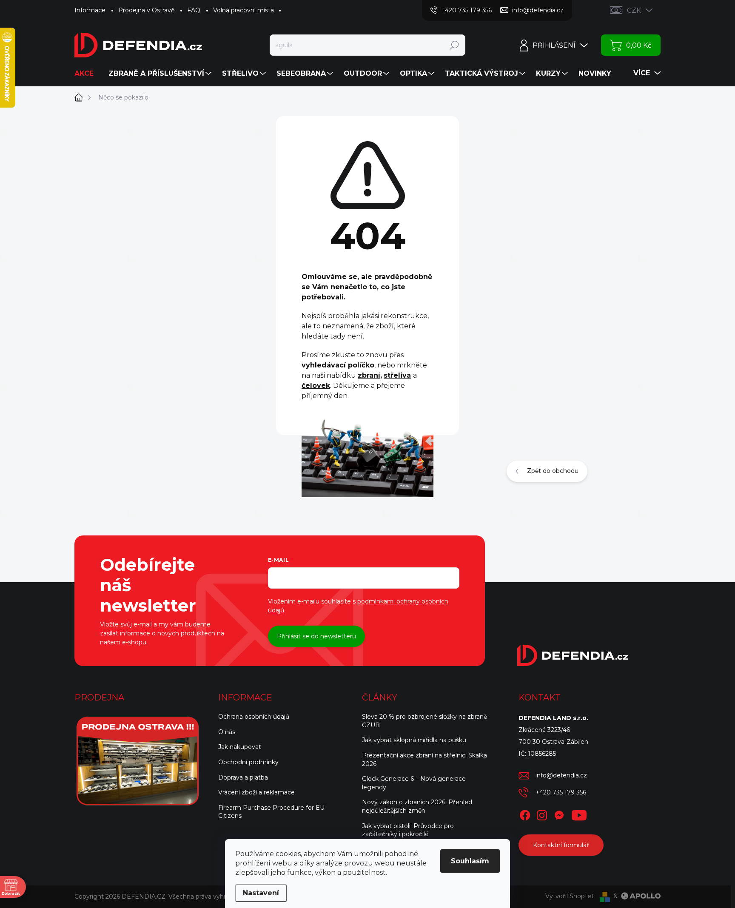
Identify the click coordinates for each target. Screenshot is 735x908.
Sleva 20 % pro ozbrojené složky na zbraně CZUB (424, 721)
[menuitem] (87, 73)
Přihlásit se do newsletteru (316, 636)
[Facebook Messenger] (559, 813)
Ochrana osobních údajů (253, 716)
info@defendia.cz (561, 775)
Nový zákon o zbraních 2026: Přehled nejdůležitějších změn (417, 806)
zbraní (369, 375)
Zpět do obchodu (552, 471)
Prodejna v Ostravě (146, 10)
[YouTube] (579, 813)
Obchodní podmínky (248, 762)
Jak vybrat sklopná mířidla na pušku (414, 740)
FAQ (193, 10)
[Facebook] (524, 813)
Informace (89, 10)
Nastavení (261, 893)
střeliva (397, 375)
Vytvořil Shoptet (569, 896)
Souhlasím (470, 861)
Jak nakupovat (239, 747)
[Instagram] (542, 813)
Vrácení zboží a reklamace (256, 792)
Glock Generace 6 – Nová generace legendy (414, 783)
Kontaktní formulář (561, 845)
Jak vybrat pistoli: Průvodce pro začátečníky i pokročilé (408, 830)
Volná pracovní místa (243, 10)
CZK (634, 10)
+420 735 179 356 (561, 792)
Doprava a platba (243, 777)
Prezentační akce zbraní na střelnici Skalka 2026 (424, 759)
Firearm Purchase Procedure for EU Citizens (271, 812)
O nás (226, 732)
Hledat (454, 45)
